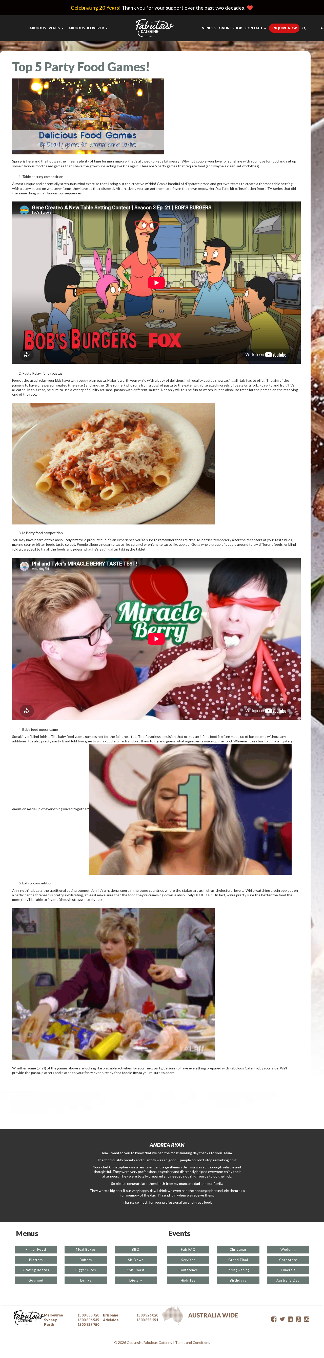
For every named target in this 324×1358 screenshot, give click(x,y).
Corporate (288, 1260)
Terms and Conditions (192, 1342)
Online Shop (230, 28)
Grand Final (238, 1260)
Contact (254, 28)
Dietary (135, 1280)
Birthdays (238, 1280)
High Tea (188, 1280)
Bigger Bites (85, 1270)
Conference (188, 1270)
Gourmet (36, 1280)
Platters (36, 1260)
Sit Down (136, 1260)
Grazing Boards (36, 1270)
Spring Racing (238, 1270)
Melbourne (53, 1315)
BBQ (135, 1249)
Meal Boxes (86, 1249)
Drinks (85, 1280)
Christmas (238, 1249)
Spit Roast (136, 1270)
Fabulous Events (44, 28)
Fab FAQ (188, 1249)
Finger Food (36, 1249)
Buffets (86, 1260)
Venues (209, 28)
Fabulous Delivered (86, 28)
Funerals (288, 1270)
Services (188, 1260)
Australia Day (288, 1280)
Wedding (288, 1249)
